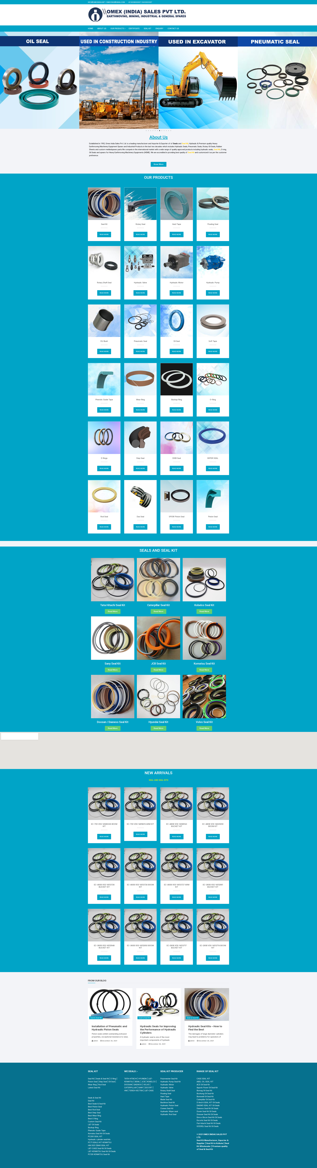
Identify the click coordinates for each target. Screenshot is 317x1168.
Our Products (117, 28)
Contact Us (173, 28)
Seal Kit (147, 28)
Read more (104, 234)
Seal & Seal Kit (96, 1018)
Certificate (134, 28)
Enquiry (159, 28)
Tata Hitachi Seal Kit (112, 605)
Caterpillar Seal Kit (158, 605)
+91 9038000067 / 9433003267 (140, 2)
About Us (101, 28)
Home (90, 28)
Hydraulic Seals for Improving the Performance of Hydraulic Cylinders (158, 1029)
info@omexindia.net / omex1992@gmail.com (106, 2)
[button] (2, 80)
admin (95, 1041)
